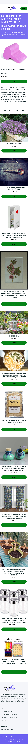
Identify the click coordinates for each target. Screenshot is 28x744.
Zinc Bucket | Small (14, 336)
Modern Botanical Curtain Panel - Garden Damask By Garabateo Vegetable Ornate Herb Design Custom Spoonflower (14, 516)
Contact (10, 739)
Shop (23, 8)
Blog (5, 720)
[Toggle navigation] (3, 8)
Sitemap (18, 741)
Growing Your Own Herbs (10, 714)
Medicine (7, 71)
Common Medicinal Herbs (10, 717)
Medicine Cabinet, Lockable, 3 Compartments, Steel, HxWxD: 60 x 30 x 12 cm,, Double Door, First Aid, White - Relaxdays (14, 235)
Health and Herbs (8, 711)
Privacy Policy (11, 741)
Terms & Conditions (18, 739)
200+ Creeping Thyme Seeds (14, 144)
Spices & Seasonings (13, 69)
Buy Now (14, 81)
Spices (2, 71)
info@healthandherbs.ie (6, 2)
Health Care (22, 69)
